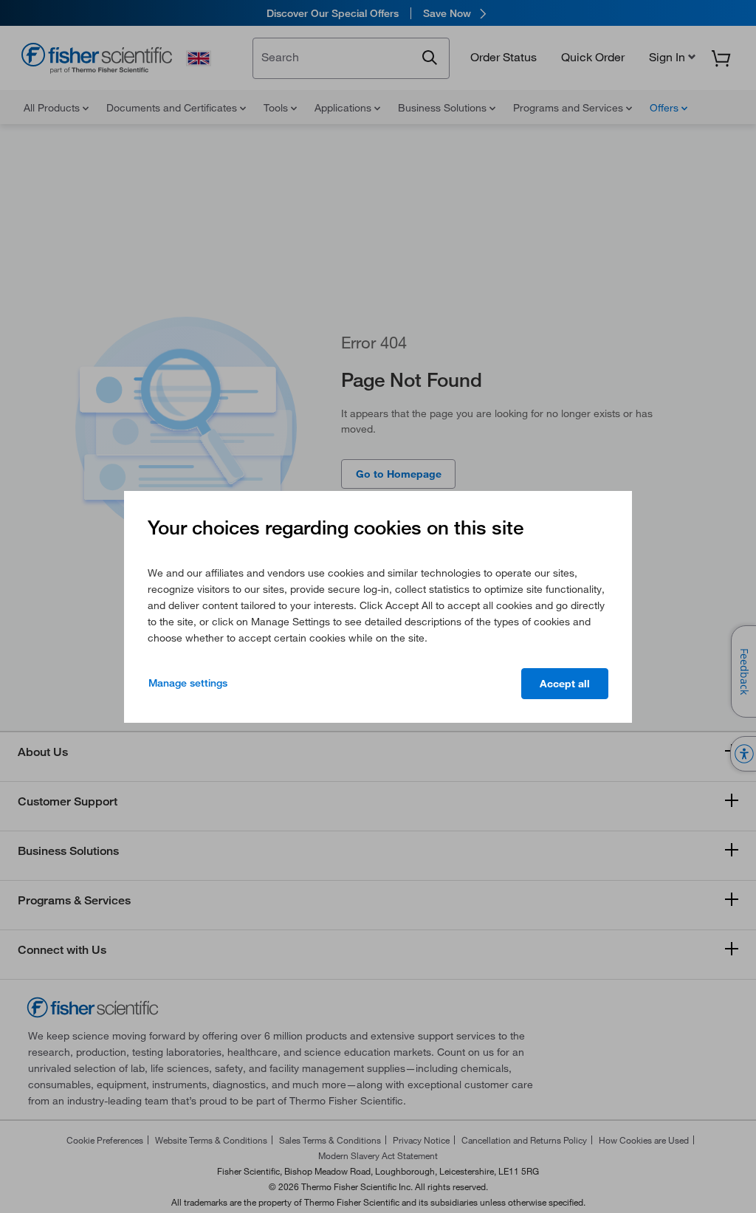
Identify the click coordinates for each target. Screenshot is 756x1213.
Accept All (565, 683)
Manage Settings (187, 683)
